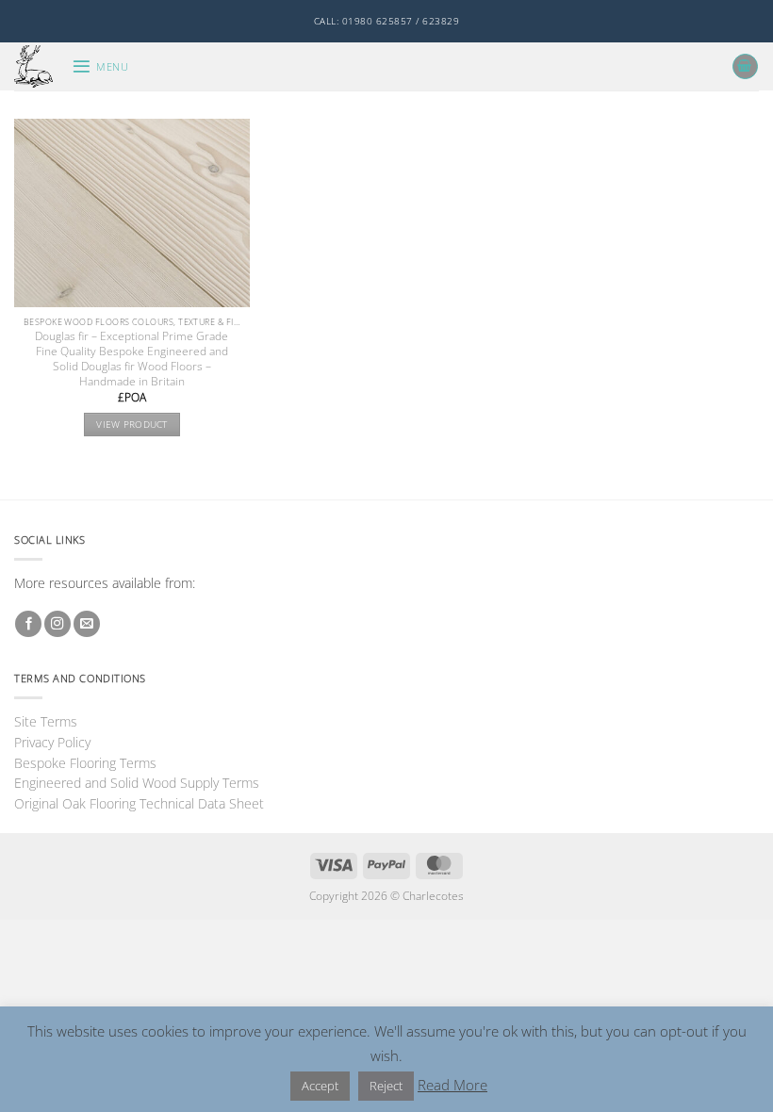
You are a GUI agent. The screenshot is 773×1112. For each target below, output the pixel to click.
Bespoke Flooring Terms (85, 763)
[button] (100, 66)
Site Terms (45, 721)
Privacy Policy (52, 742)
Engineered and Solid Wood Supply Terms (136, 783)
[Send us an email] (87, 624)
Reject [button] (386, 1085)
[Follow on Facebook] (28, 624)
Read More (452, 1084)
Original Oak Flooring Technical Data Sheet (139, 803)
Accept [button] (320, 1085)
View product (132, 424)
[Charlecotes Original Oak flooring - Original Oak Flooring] (36, 66)
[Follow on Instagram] (57, 624)
